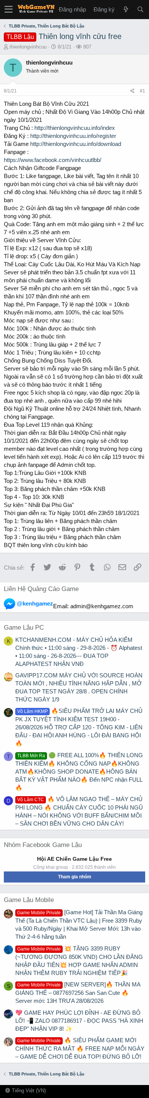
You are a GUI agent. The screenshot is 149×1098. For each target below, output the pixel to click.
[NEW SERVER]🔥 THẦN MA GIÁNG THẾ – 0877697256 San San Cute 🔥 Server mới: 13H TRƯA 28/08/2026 (77, 992)
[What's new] (125, 9)
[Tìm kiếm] (140, 9)
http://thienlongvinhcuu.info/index (74, 128)
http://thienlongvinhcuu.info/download (75, 144)
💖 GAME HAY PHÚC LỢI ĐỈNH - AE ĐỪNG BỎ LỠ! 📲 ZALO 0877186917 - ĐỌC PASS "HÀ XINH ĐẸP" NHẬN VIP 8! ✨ (79, 1020)
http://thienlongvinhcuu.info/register (73, 136)
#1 (142, 91)
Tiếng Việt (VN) (28, 1090)
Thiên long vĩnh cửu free (63, 36)
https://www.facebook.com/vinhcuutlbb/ (52, 160)
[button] (9, 9)
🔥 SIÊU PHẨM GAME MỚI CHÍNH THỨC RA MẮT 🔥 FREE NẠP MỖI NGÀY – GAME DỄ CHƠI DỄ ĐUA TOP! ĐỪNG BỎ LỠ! (79, 1048)
